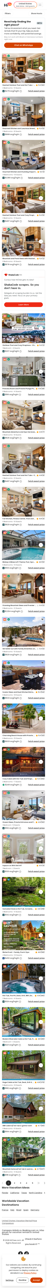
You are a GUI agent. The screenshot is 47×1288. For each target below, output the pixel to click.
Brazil (18, 1210)
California (14, 1192)
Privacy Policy (30, 1273)
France (5, 1210)
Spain (25, 1210)
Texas (24, 1192)
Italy (12, 1210)
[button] (25, 5)
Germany (35, 1210)
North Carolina (35, 1192)
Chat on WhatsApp (23, 45)
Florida (5, 1192)
